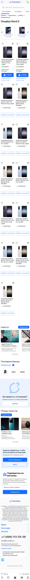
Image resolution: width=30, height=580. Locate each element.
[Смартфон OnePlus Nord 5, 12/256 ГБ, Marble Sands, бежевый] (7, 171)
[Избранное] (8, 577)
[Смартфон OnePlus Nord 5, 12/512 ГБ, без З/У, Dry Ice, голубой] (7, 251)
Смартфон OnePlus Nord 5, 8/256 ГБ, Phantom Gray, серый (8, 62)
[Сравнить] (13, 44)
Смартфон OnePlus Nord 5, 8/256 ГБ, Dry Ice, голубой (7, 142)
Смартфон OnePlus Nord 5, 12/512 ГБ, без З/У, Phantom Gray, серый (7, 221)
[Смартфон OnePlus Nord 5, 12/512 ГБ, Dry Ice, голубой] (22, 211)
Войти (15, 464)
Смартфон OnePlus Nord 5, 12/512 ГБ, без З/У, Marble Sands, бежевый (22, 261)
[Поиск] (3, 7)
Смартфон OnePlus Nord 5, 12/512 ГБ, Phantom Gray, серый (7, 102)
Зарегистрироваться (15, 460)
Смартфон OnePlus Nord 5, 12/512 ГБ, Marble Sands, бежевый (7, 301)
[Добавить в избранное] (3, 44)
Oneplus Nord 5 (21, 35)
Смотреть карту (6, 548)
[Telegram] (2, 559)
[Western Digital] (14, 372)
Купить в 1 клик (5, 80)
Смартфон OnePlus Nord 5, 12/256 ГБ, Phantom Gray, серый (22, 142)
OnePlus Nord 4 (8, 35)
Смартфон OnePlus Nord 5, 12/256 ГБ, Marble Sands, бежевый (7, 181)
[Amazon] (5, 372)
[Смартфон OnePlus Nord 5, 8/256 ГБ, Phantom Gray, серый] (7, 52)
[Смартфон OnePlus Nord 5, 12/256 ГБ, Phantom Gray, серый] (22, 133)
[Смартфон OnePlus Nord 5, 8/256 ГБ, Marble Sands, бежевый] (22, 93)
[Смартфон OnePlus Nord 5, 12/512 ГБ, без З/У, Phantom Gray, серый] (7, 211)
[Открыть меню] (2, 2)
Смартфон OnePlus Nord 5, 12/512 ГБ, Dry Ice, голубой (22, 220)
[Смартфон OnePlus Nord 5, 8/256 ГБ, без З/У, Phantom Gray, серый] (22, 52)
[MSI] (22, 372)
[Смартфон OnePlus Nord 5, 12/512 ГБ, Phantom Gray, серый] (7, 93)
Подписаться (15, 492)
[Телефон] (27, 2)
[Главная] (15, 2)
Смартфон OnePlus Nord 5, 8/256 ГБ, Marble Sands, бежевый (22, 103)
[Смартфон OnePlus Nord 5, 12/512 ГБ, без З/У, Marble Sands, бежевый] (22, 251)
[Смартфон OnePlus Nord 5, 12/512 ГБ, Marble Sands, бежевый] (7, 291)
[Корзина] (15, 577)
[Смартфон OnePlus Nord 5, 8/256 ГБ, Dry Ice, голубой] (7, 133)
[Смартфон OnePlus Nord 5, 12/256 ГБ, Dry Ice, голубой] (22, 171)
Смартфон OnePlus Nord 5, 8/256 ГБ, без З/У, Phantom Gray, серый (22, 62)
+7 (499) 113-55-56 (13, 536)
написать (15, 403)
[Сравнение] (22, 577)
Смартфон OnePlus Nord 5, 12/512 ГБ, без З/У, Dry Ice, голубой (7, 260)
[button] (2, 32)
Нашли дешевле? (6, 78)
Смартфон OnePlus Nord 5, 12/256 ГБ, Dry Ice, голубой (22, 180)
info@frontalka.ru (7, 541)
